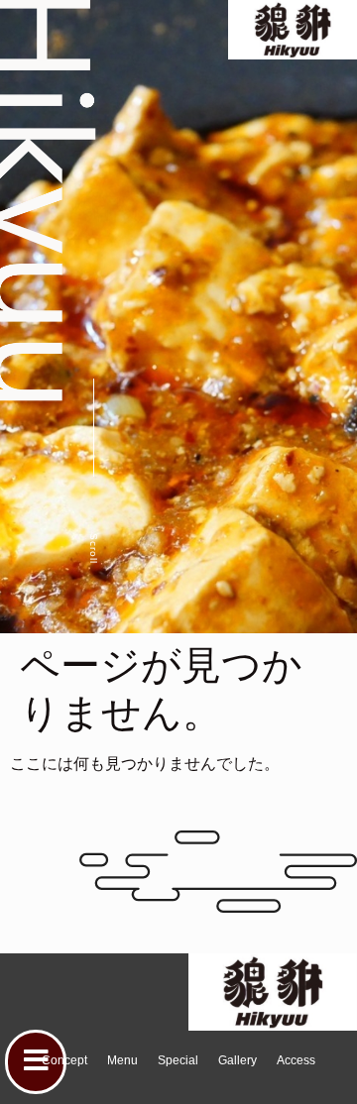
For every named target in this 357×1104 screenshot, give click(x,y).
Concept (64, 1060)
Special (178, 1060)
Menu (122, 1060)
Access (296, 1060)
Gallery (237, 1060)
